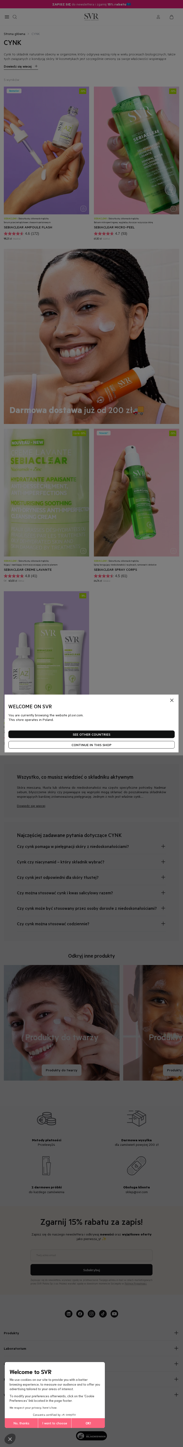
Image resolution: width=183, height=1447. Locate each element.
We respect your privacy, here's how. (33, 1407)
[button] (10, 1439)
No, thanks (21, 1423)
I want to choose (54, 1423)
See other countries (91, 734)
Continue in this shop (91, 745)
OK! (88, 1423)
